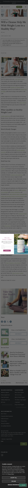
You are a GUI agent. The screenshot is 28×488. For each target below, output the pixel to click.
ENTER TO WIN (7, 250)
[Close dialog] (27, 234)
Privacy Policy (11, 474)
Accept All (14, 477)
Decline (14, 481)
